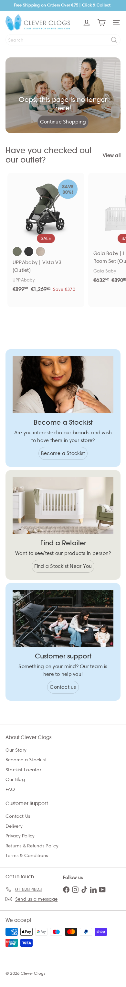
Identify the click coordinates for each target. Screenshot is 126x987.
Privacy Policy (19, 836)
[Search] (114, 39)
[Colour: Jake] (28, 251)
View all (112, 155)
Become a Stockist (25, 760)
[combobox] (63, 39)
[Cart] (101, 22)
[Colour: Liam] (40, 251)
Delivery (13, 826)
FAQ (10, 789)
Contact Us (17, 816)
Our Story (15, 750)
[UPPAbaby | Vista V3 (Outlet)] (46, 235)
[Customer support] (63, 618)
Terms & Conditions (26, 855)
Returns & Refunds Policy (31, 846)
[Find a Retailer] (63, 505)
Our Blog (15, 779)
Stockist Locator (23, 770)
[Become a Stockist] (63, 384)
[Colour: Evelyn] (17, 251)
